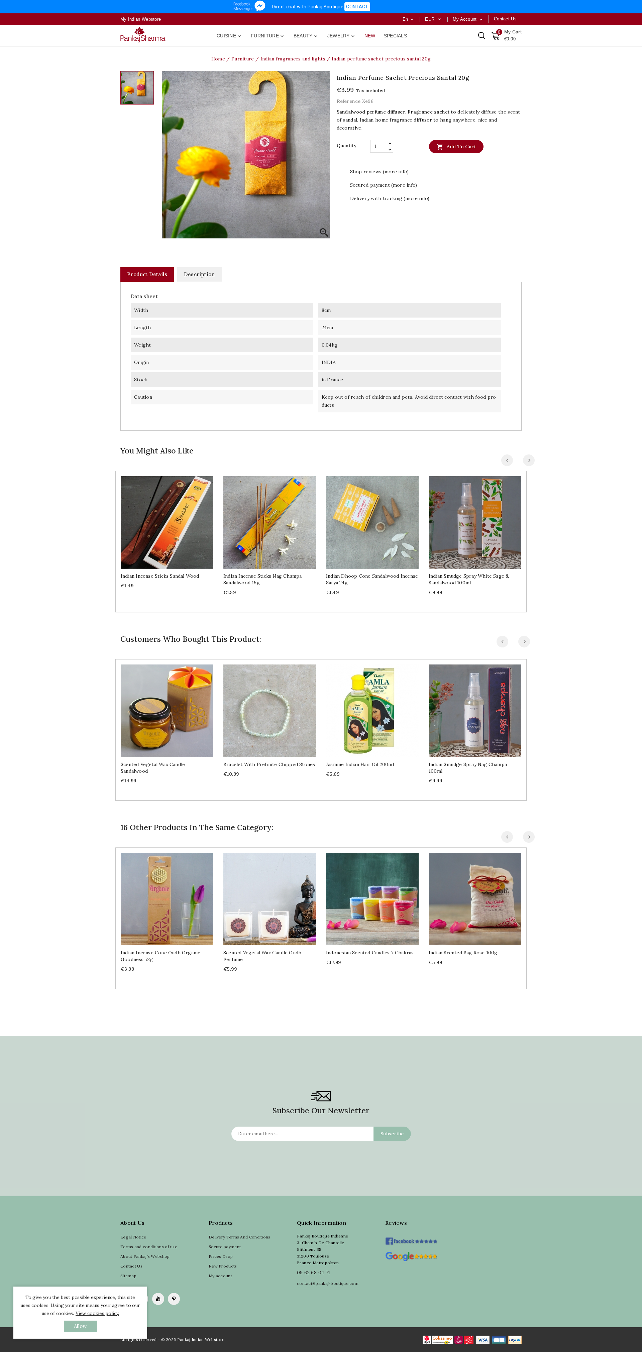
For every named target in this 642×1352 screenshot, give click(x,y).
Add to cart (456, 147)
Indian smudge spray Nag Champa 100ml (468, 767)
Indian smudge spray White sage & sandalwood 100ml (469, 579)
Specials (395, 35)
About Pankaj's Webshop (145, 1256)
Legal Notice (133, 1236)
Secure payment (225, 1246)
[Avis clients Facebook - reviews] (411, 1238)
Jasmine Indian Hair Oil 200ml (360, 764)
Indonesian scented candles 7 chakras (370, 953)
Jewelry (341, 36)
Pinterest (174, 1299)
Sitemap (128, 1275)
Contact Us (131, 1266)
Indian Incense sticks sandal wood (160, 576)
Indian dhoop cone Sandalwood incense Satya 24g (372, 579)
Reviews (396, 1222)
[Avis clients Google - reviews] (411, 1255)
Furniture (268, 36)
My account (220, 1275)
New (370, 35)
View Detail (174, 520)
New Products (223, 1266)
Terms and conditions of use (148, 1246)
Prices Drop (221, 1256)
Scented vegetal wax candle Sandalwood (153, 767)
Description (199, 274)
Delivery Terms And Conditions (240, 1236)
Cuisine (229, 36)
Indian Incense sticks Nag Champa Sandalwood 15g (262, 579)
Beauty (306, 36)
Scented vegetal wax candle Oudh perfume (262, 956)
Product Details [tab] (147, 274)
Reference (349, 101)
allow (80, 1326)
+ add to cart (160, 520)
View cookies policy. (97, 1313)
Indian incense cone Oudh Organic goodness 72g (160, 956)
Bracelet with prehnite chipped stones (269, 764)
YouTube (158, 1299)
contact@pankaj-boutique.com (327, 1283)
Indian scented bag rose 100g (463, 953)
